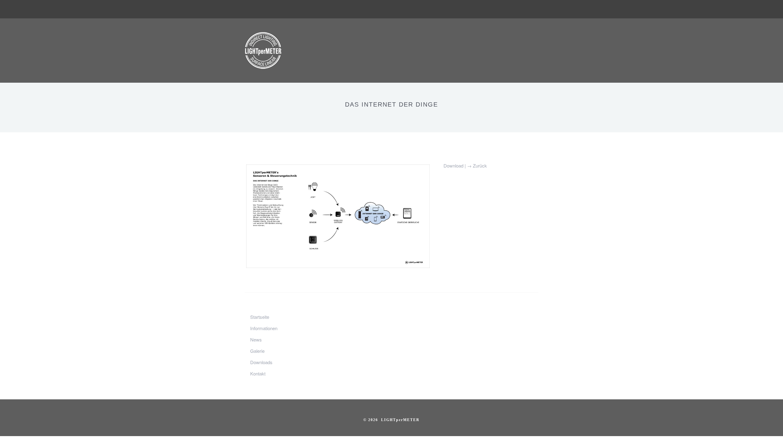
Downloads (261, 362)
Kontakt (257, 373)
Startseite (259, 317)
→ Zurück (477, 165)
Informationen (263, 328)
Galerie (257, 351)
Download (454, 165)
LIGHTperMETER (400, 420)
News (256, 339)
